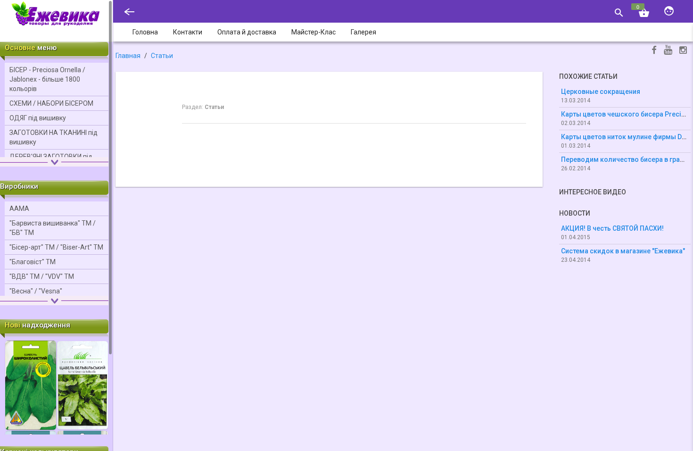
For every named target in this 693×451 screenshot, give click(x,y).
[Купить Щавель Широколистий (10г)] (31, 384)
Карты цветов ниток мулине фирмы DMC (626, 137)
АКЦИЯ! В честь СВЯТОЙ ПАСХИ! (612, 228)
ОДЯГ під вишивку (37, 118)
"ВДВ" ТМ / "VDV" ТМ (41, 276)
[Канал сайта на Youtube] (668, 50)
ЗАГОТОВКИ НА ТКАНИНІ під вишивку (53, 137)
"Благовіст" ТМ (32, 262)
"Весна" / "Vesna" (35, 291)
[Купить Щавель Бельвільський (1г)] (82, 384)
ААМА (19, 208)
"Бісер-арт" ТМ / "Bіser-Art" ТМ (56, 247)
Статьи (162, 55)
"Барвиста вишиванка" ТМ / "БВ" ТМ (52, 227)
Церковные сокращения (600, 91)
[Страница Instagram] (683, 51)
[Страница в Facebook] (654, 51)
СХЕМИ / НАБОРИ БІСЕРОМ (51, 103)
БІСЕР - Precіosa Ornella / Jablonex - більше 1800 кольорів (47, 79)
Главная (128, 55)
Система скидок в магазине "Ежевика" (623, 251)
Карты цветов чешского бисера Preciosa (627, 114)
